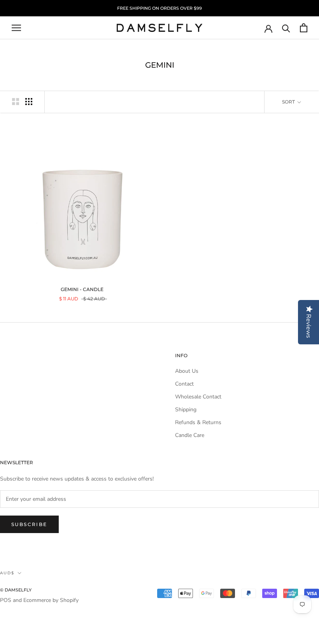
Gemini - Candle (82, 289)
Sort (289, 102)
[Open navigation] (16, 28)
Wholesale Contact (198, 396)
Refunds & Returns (198, 422)
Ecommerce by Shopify (51, 600)
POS (5, 600)
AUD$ (7, 572)
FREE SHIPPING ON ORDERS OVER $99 (159, 8)
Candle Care (189, 435)
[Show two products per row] (15, 101)
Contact (184, 384)
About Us (186, 371)
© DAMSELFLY (16, 590)
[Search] (286, 28)
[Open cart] (303, 27)
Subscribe (29, 524)
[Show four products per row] (28, 101)
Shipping (185, 409)
